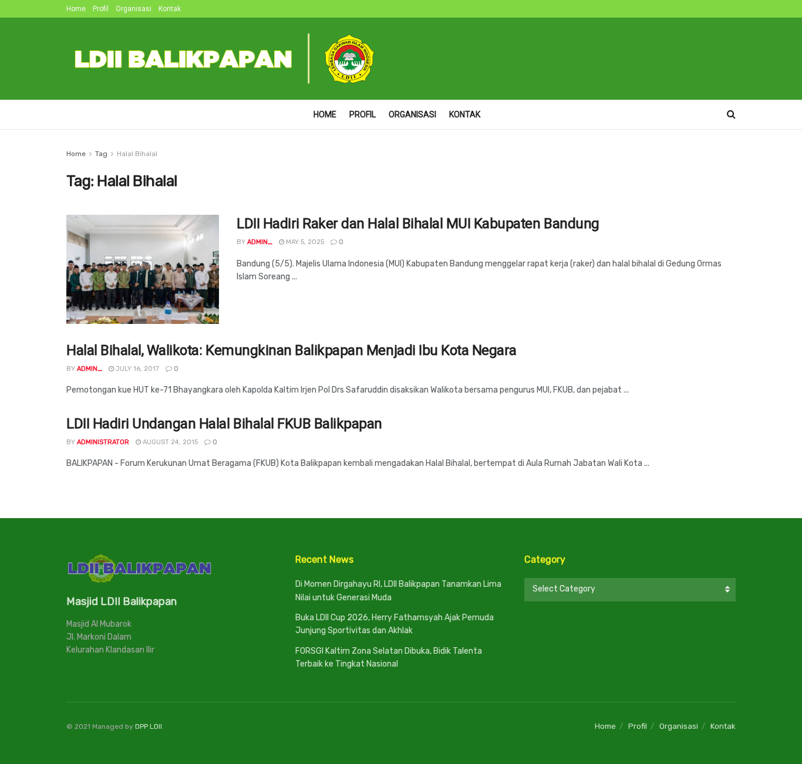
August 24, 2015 (169, 442)
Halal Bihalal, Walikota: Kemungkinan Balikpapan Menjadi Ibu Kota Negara (291, 350)
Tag (101, 154)
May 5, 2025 (304, 242)
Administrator (103, 442)
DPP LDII (148, 726)
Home (76, 9)
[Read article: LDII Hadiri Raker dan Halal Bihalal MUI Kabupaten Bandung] (142, 269)
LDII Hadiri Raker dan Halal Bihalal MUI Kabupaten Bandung (418, 223)
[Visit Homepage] (225, 58)
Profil (101, 9)
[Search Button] (731, 114)
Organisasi (133, 9)
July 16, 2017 (136, 369)
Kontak (170, 9)
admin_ (259, 242)
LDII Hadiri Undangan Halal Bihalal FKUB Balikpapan (224, 423)
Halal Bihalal (137, 154)
